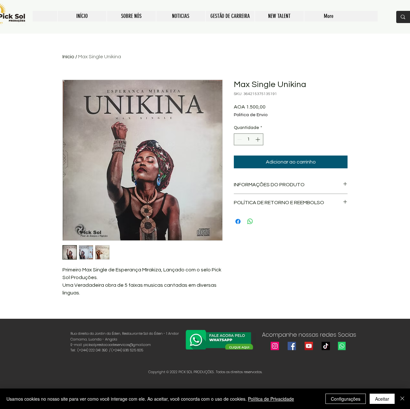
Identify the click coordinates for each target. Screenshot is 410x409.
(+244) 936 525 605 (127, 350)
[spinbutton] (248, 139)
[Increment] (258, 139)
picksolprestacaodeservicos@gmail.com (117, 344)
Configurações (345, 399)
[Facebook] (292, 346)
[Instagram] (275, 346)
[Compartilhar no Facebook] (238, 221)
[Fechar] (402, 399)
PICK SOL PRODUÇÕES (196, 371)
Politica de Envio (250, 115)
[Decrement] (239, 139)
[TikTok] (326, 346)
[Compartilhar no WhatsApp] (250, 221)
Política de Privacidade (271, 399)
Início (68, 56)
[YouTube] (309, 346)
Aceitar (382, 399)
